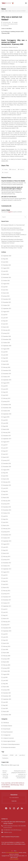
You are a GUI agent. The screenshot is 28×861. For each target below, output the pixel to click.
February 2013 (6, 556)
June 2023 (5, 271)
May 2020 (5, 358)
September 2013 (7, 541)
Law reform (22, 755)
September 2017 (7, 438)
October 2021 (6, 305)
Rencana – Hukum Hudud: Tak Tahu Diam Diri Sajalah (4, 774)
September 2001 (7, 699)
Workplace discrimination (9, 747)
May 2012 (5, 581)
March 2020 (6, 364)
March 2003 (6, 662)
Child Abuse (6, 722)
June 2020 (5, 355)
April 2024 (5, 262)
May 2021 (5, 321)
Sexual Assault (6, 729)
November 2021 (7, 302)
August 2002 (6, 674)
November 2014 (7, 510)
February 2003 (6, 665)
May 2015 (5, 491)
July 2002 (5, 677)
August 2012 (6, 572)
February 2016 (6, 482)
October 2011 (6, 603)
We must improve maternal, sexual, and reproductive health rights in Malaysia (11, 188)
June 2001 (5, 702)
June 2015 (5, 488)
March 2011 (6, 618)
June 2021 (5, 317)
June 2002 (5, 680)
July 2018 (5, 420)
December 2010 (7, 628)
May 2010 (5, 640)
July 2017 (5, 445)
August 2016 (6, 469)
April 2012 (5, 584)
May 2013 (5, 550)
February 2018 (6, 432)
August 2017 (6, 441)
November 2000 (7, 714)
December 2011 (7, 597)
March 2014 (6, 525)
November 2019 (7, 373)
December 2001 (7, 693)
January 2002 (6, 690)
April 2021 (5, 324)
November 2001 (7, 696)
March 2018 (6, 429)
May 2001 (5, 705)
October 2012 (6, 566)
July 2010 (5, 634)
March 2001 (6, 711)
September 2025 (7, 255)
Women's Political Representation (10, 24)
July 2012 (5, 575)
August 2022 (6, 283)
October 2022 (6, 280)
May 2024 (5, 259)
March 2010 (6, 643)
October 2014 (6, 513)
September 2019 (7, 380)
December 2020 (7, 336)
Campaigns (5, 755)
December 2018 (7, 404)
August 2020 (6, 349)
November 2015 (7, 485)
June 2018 (5, 423)
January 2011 (6, 624)
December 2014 (7, 507)
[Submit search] (25, 217)
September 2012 (7, 569)
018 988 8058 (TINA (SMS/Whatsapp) (12, 830)
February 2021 (6, 330)
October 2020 (6, 342)
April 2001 (5, 708)
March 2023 (6, 274)
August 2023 (6, 268)
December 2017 (7, 435)
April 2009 (5, 649)
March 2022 (6, 293)
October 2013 (6, 538)
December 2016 (7, 463)
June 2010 (5, 637)
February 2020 (6, 367)
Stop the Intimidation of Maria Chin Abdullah (13, 181)
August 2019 (6, 383)
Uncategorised (6, 735)
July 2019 (5, 386)
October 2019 (6, 376)
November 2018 (7, 407)
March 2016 (6, 479)
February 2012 (6, 590)
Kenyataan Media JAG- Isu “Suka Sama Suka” (14, 225)
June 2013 (5, 547)
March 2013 (6, 553)
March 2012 (6, 587)
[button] (26, 3)
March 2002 (6, 686)
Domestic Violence (7, 725)
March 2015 (6, 497)
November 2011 (7, 600)
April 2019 (5, 395)
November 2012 (7, 562)
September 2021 (7, 308)
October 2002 (6, 671)
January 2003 (6, 668)
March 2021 (6, 327)
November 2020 (7, 339)
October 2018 (6, 410)
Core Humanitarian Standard (12, 852)
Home (2, 10)
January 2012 (6, 593)
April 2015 (5, 494)
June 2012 (5, 578)
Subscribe (14, 801)
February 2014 (6, 528)
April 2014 (5, 522)
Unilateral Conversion (8, 738)
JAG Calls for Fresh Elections (8, 196)
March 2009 (6, 652)
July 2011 (5, 609)
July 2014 (5, 516)
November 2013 (7, 535)
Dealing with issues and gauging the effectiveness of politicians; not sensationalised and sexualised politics (18, 774)
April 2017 (5, 454)
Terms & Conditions (14, 859)
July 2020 (5, 352)
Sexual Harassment (8, 732)
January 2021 (6, 333)
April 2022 (5, 290)
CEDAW (11, 755)
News (6, 10)
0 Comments (6, 25)
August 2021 (6, 311)
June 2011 (5, 612)
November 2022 (7, 277)
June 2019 (5, 389)
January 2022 (6, 296)
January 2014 (6, 531)
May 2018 (5, 426)
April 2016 (5, 476)
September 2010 (7, 631)
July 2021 (5, 314)
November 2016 (7, 466)
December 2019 (7, 370)
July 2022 (5, 286)
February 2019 (6, 398)
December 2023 (7, 265)
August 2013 (6, 544)
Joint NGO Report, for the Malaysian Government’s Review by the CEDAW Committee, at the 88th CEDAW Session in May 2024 (13, 234)
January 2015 (6, 503)
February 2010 (6, 646)
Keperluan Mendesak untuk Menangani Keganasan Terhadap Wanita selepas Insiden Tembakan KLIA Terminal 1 (12, 241)
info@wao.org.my (7, 832)
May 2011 (5, 615)
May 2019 (5, 392)
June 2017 (5, 448)
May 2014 (5, 519)
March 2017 (6, 457)
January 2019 (6, 401)
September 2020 (7, 345)
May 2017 (5, 451)
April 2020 (5, 361)
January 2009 (6, 659)
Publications (5, 758)
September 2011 (7, 606)
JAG (16, 755)
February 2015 (6, 500)
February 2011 (6, 621)
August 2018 (6, 417)
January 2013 (6, 559)
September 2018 (7, 414)
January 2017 (6, 460)
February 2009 (6, 655)
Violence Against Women (9, 741)
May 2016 (5, 472)
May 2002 (5, 683)
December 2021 (7, 299)
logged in (10, 212)
